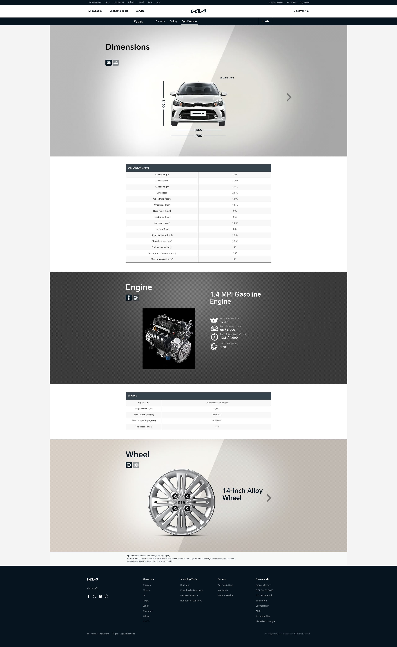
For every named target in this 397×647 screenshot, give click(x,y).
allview (116, 63)
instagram (100, 596)
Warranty (223, 590)
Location (293, 3)
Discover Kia (301, 11)
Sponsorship (262, 606)
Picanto (146, 590)
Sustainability (263, 616)
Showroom (95, 11)
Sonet (146, 606)
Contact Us (119, 2)
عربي (158, 2)
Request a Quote (189, 595)
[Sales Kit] (265, 21)
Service (140, 11)
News (107, 2)
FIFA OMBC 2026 (264, 590)
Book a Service (225, 595)
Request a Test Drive (191, 600)
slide (108, 63)
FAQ (150, 2)
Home (93, 634)
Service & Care (225, 585)
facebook (89, 596)
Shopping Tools (118, 11)
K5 (144, 595)
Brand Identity (263, 585)
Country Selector (277, 3)
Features (160, 21)
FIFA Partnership (264, 595)
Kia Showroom (95, 2)
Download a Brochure (191, 590)
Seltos (146, 616)
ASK (258, 611)
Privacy (131, 2)
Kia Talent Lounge (265, 621)
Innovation (261, 600)
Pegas (146, 600)
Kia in (92, 588)
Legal (141, 2)
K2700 (146, 621)
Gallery (173, 21)
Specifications (189, 21)
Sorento (147, 585)
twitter (94, 596)
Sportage (147, 611)
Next (289, 97)
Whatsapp (106, 596)
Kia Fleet (185, 585)
